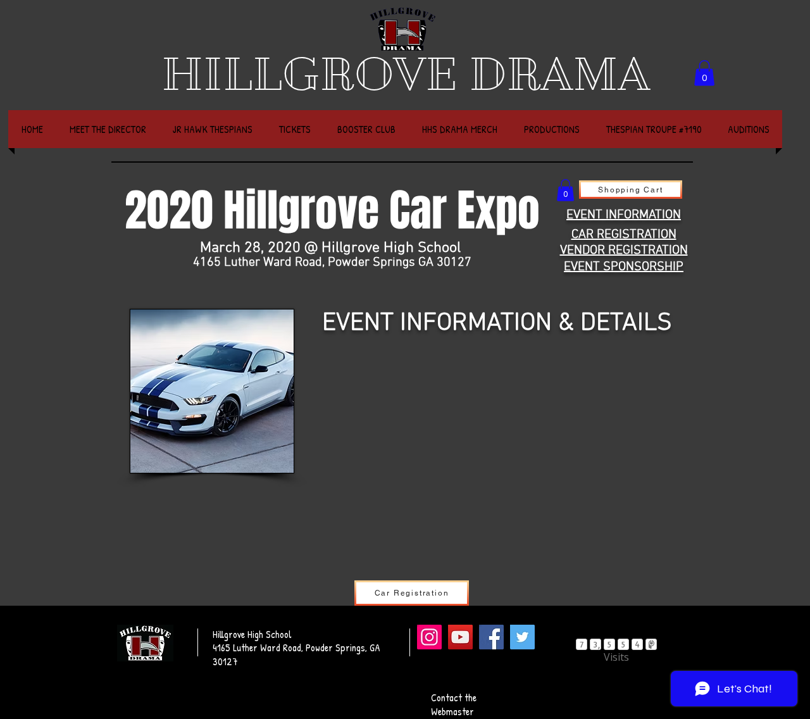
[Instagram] (429, 637)
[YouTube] (460, 637)
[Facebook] (491, 637)
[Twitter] (522, 637)
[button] (704, 73)
